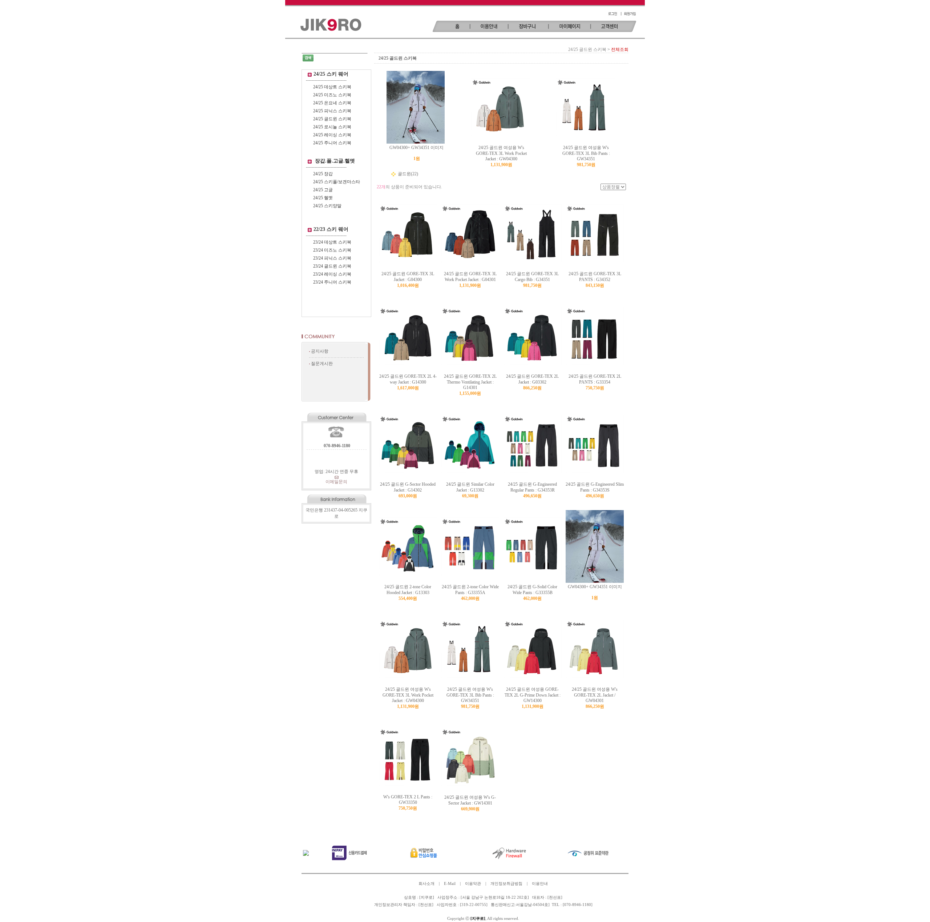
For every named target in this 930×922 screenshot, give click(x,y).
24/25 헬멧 (323, 197)
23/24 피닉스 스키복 (332, 258)
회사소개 (426, 884)
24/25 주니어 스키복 (332, 142)
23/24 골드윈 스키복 (332, 266)
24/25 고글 (323, 189)
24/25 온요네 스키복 (332, 102)
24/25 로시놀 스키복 (332, 126)
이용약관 (473, 884)
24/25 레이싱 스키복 (332, 134)
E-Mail (450, 884)
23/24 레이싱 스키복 (332, 274)
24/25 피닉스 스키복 (332, 110)
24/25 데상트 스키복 (332, 86)
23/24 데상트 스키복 (332, 242)
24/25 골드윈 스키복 (332, 118)
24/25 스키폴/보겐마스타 (336, 181)
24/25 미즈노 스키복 (332, 94)
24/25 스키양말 (327, 205)
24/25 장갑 (323, 173)
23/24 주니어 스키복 (332, 282)
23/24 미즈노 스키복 (332, 250)
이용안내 (540, 884)
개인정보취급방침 (506, 884)
